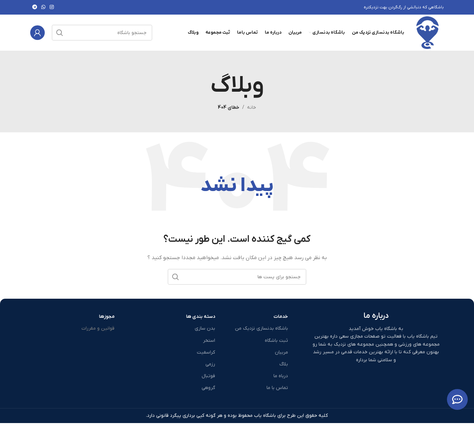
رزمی (210, 364)
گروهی (208, 387)
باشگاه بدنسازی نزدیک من (261, 328)
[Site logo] (427, 32)
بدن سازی (205, 328)
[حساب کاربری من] (37, 33)
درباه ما (280, 376)
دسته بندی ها (200, 316)
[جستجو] (60, 33)
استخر (209, 340)
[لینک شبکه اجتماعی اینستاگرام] (52, 7)
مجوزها (107, 316)
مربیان (281, 352)
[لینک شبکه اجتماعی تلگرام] (34, 7)
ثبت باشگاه (276, 340)
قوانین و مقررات (98, 328)
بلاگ (283, 364)
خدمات (280, 316)
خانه (251, 107)
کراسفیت (206, 352)
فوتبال (208, 376)
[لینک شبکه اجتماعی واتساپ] (43, 7)
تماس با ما (277, 387)
